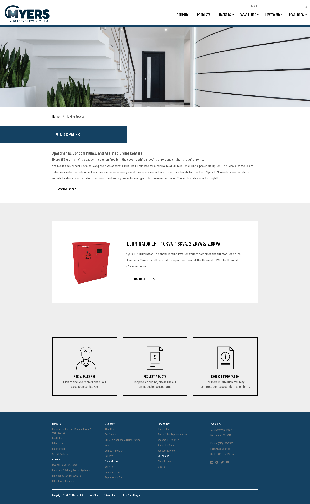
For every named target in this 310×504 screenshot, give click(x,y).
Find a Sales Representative (172, 434)
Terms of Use (92, 495)
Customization (112, 472)
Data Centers (58, 448)
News (108, 445)
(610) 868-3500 (225, 443)
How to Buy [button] (272, 15)
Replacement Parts (115, 477)
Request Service (166, 450)
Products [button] (203, 15)
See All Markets (60, 454)
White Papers (165, 461)
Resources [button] (296, 15)
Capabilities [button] (247, 15)
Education (57, 443)
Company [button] (183, 15)
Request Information (168, 439)
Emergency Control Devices (66, 475)
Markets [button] (225, 15)
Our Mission (111, 434)
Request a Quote (166, 445)
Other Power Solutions (63, 481)
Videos (161, 466)
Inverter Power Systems (64, 464)
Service (109, 466)
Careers (109, 455)
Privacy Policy (111, 495)
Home (56, 116)
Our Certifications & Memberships (122, 439)
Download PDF (67, 188)
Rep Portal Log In (131, 495)
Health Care (58, 438)
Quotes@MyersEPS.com (222, 454)
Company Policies (114, 450)
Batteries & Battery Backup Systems (71, 470)
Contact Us (163, 429)
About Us (109, 429)
